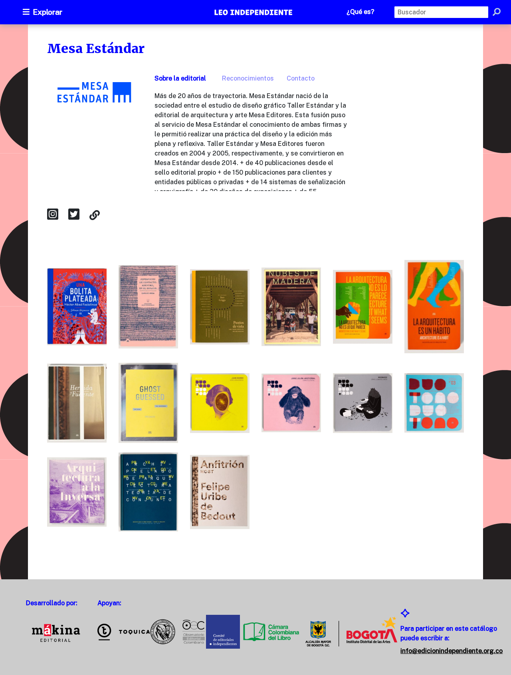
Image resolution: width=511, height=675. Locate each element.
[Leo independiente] (254, 13)
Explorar (47, 12)
